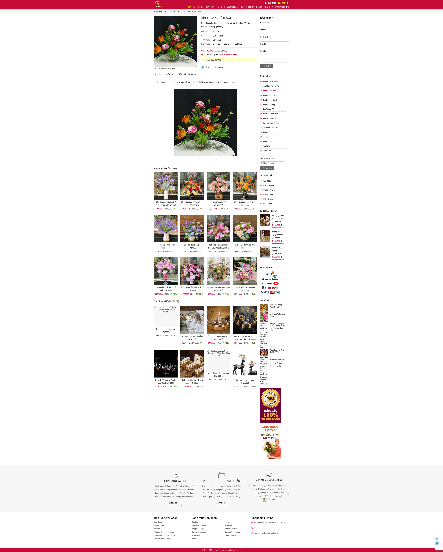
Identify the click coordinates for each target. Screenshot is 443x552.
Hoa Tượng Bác (231, 7)
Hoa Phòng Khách (214, 7)
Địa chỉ (263, 44)
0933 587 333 (216, 60)
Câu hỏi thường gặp (162, 539)
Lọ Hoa (265, 137)
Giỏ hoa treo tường (232, 532)
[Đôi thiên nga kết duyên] (166, 316)
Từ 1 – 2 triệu (267, 194)
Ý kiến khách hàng (269, 480)
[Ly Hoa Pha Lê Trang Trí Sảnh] (166, 271)
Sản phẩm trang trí (199, 525)
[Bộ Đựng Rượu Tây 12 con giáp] (192, 364)
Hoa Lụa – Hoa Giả (195, 7)
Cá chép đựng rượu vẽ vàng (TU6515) (192, 337)
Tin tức (157, 529)
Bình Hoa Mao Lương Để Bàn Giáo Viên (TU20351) (218, 246)
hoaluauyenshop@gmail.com (266, 533)
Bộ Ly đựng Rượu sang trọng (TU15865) (218, 337)
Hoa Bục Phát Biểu (264, 7)
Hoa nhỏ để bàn (230, 529)
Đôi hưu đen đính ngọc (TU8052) (245, 381)
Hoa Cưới (266, 132)
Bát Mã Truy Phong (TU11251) (277, 251)
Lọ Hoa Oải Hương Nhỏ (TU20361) (165, 246)
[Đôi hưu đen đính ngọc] (245, 364)
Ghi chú (263, 51)
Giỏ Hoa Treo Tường (270, 123)
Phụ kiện (195, 539)
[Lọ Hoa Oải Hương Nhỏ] (166, 229)
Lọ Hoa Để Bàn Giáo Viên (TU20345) (245, 246)
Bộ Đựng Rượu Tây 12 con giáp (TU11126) (192, 381)
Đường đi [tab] (169, 74)
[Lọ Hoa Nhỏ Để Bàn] (192, 229)
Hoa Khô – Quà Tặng (271, 95)
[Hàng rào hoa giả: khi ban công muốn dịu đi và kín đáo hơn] (264, 336)
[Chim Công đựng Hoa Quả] (218, 360)
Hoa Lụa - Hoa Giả (172, 11)
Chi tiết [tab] (157, 74)
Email (263, 30)
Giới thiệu (158, 522)
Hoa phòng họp (198, 529)
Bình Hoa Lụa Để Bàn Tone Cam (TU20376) (192, 203)
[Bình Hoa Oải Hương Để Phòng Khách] (166, 186)
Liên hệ (157, 542)
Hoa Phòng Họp (247, 7)
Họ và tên (264, 22)
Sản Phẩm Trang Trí (270, 86)
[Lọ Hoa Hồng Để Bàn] (218, 186)
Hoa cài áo (196, 535)
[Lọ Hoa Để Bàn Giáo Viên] (245, 229)
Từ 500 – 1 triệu (268, 190)
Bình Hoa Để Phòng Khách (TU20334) (192, 288)
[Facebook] (266, 3)
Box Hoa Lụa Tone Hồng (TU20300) (245, 288)
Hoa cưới (228, 525)
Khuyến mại (159, 525)
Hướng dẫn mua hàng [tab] (187, 74)
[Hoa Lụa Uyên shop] (159, 4)
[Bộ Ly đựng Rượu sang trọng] (218, 320)
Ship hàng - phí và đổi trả (164, 535)
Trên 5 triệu (267, 203)
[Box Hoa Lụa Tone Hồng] (245, 271)
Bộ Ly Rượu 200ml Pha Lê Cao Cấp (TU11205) (165, 381)
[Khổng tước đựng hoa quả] (265, 236)
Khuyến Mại (267, 151)
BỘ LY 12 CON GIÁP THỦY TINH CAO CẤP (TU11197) (245, 337)
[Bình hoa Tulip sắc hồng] (264, 318)
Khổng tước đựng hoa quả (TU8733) (277, 235)
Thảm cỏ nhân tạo (231, 535)
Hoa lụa (195, 522)
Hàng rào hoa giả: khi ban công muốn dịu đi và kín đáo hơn (277, 327)
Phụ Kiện (266, 146)
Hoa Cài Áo (267, 141)
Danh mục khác (282, 7)
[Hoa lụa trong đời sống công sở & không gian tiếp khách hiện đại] (264, 371)
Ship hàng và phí (174, 481)
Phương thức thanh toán (221, 481)
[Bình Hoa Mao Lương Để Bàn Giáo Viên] (218, 229)
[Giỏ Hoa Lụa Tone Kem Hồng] (218, 271)
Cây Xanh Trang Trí (270, 128)
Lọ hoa (227, 522)
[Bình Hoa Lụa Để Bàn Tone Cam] (192, 186)
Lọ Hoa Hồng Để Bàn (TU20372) (218, 203)
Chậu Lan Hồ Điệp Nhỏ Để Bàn (276, 351)
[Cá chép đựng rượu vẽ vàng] (192, 320)
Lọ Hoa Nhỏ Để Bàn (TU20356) (192, 246)
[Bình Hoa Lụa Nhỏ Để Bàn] (245, 186)
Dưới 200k (266, 181)
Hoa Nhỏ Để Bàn (269, 91)
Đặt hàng (266, 66)
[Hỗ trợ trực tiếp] (436, 543)
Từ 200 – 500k (268, 185)
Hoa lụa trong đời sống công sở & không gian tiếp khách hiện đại (276, 362)
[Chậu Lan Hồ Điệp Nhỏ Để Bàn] (264, 353)
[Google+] (269, 3)
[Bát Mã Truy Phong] (265, 252)
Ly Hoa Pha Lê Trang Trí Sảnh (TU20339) (166, 288)
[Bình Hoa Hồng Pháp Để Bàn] (264, 308)
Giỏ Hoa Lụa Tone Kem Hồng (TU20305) (218, 288)
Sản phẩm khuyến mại (167, 301)
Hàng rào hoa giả (199, 532)
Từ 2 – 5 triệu (267, 199)
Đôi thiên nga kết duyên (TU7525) (165, 330)
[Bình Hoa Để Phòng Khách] (192, 271)
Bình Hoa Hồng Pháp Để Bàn (275, 306)
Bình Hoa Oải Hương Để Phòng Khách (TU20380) (166, 203)
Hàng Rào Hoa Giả (270, 118)
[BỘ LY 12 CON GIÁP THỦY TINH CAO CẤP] (245, 320)
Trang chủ (158, 11)
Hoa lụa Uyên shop (233, 550)
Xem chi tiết (174, 503)
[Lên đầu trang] (437, 538)
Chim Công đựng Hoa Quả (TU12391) (218, 374)
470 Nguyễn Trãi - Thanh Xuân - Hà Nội (270, 523)
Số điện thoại (266, 37)
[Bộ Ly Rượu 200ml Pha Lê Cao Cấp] (166, 364)
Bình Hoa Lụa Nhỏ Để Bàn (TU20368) (245, 203)
